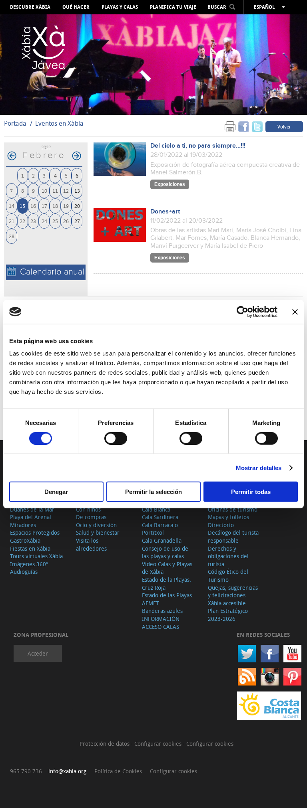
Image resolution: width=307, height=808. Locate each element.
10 (44, 190)
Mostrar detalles (259, 467)
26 (66, 220)
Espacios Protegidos (35, 532)
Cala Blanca (156, 509)
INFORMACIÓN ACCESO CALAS (160, 622)
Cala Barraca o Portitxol (160, 529)
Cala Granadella (161, 540)
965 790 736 (26, 771)
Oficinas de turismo (232, 509)
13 (77, 190)
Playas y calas (120, 7)
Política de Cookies (118, 771)
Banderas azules (162, 610)
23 (33, 220)
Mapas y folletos (228, 517)
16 (33, 205)
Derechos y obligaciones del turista (228, 556)
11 (55, 190)
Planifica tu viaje (173, 7)
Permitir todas (251, 491)
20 (77, 205)
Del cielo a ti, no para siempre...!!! (197, 146)
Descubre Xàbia (30, 7)
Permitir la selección (153, 491)
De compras (91, 517)
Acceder (38, 653)
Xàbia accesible (227, 603)
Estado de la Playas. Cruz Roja (166, 583)
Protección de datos (105, 743)
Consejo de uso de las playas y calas (165, 552)
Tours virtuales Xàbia (36, 556)
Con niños (88, 509)
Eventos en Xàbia (59, 123)
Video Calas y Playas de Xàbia (167, 568)
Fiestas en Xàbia (30, 548)
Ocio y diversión (96, 525)
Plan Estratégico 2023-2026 (228, 614)
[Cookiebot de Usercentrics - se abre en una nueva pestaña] (242, 312)
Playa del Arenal (30, 517)
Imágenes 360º (29, 564)
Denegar (56, 491)
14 (11, 205)
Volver (284, 126)
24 (44, 220)
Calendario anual (52, 272)
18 (55, 205)
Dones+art (165, 211)
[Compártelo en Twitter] (257, 126)
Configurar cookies (158, 743)
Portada (15, 123)
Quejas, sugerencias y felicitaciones (233, 591)
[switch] (115, 438)
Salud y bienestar (98, 532)
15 (22, 205)
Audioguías (24, 571)
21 (11, 220)
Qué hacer (76, 7)
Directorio (221, 525)
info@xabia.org (67, 771)
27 (77, 220)
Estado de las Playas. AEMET (167, 599)
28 (11, 236)
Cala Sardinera (160, 517)
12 (66, 190)
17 (44, 205)
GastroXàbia (25, 540)
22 (22, 220)
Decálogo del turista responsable (233, 536)
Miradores (23, 525)
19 (66, 205)
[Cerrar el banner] (295, 311)
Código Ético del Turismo (228, 575)
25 (55, 220)
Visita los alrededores (91, 544)
